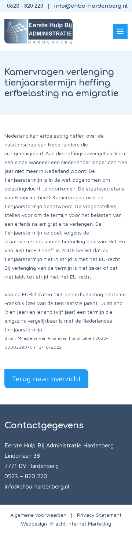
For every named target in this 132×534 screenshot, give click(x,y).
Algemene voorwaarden (38, 515)
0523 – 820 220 (25, 6)
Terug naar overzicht (46, 378)
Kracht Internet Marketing (80, 523)
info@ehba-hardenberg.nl (91, 6)
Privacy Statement (99, 515)
